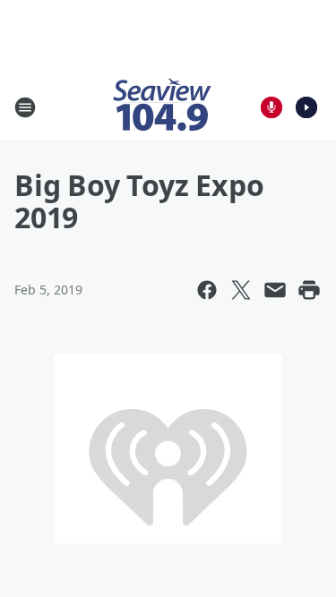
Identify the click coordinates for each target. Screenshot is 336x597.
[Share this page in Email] (275, 290)
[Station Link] (162, 107)
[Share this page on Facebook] (207, 290)
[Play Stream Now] (306, 107)
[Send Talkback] (271, 107)
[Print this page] (309, 290)
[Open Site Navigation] (25, 107)
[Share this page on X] (241, 290)
